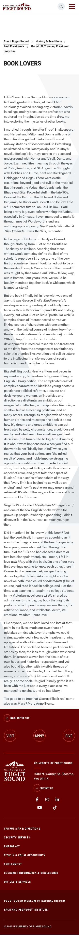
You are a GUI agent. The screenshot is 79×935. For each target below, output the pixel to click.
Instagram (47, 800)
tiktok (54, 808)
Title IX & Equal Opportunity (24, 855)
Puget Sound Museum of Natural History (35, 900)
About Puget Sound (16, 41)
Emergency (12, 846)
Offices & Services (17, 881)
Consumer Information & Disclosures (31, 873)
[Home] (14, 770)
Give (68, 735)
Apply (39, 735)
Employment (13, 864)
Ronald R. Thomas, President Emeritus (36, 48)
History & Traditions (49, 41)
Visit (10, 735)
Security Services (17, 837)
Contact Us (46, 788)
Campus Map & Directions (22, 828)
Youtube (39, 808)
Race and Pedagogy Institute (26, 909)
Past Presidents (13, 46)
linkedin (57, 800)
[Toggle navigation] (72, 6)
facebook (37, 800)
